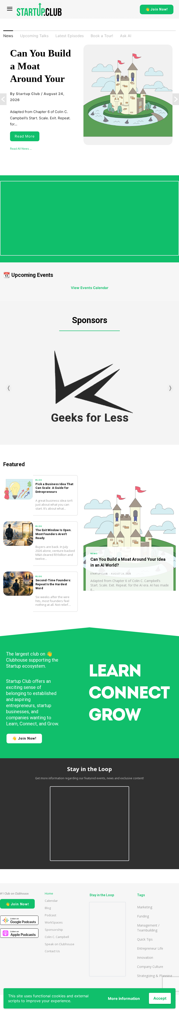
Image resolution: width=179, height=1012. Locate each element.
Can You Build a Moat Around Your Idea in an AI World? (40, 78)
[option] (89, 99)
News (94, 553)
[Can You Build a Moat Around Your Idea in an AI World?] (129, 538)
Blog (38, 480)
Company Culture (150, 966)
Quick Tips (145, 939)
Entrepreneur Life (150, 948)
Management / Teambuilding (148, 927)
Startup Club (99, 573)
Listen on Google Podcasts (19, 920)
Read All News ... (21, 148)
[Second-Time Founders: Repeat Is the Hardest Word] (18, 583)
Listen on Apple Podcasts (19, 933)
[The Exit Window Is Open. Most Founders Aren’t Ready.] (18, 533)
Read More (25, 136)
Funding (143, 916)
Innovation (145, 957)
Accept (159, 998)
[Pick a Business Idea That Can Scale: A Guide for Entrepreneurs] (18, 487)
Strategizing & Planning (154, 975)
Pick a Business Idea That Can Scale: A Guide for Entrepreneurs (54, 488)
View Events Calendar (89, 288)
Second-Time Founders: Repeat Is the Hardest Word (53, 584)
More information (124, 998)
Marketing (144, 907)
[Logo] (39, 9)
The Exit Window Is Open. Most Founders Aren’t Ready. (53, 534)
